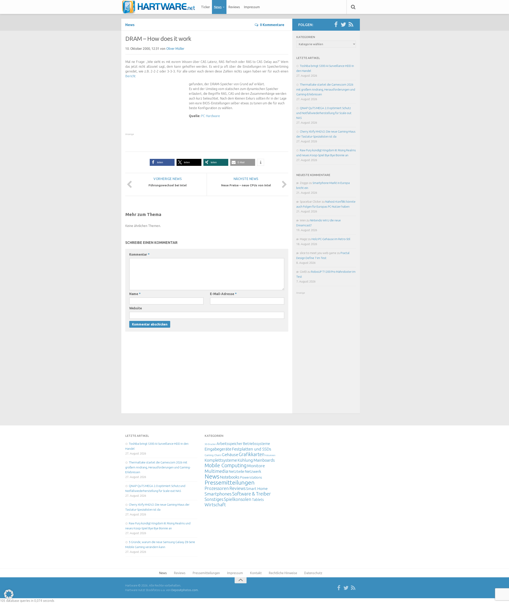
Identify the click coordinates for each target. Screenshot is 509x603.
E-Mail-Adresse (223, 294)
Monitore (256, 465)
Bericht (130, 76)
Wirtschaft (215, 504)
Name (135, 294)
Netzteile (236, 471)
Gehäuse (230, 454)
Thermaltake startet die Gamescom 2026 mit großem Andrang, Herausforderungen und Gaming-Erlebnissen (325, 89)
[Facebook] (336, 25)
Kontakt (256, 573)
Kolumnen (270, 455)
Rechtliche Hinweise (283, 573)
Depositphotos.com (184, 590)
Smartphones (218, 493)
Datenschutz (313, 573)
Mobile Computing (226, 465)
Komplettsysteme (221, 460)
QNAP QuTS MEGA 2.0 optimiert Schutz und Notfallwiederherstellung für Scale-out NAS (324, 112)
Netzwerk (253, 471)
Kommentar (139, 254)
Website (135, 308)
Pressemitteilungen (229, 482)
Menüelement (160, 7)
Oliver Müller (175, 48)
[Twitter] (343, 25)
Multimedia (216, 471)
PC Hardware (210, 116)
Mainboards (264, 460)
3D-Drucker (210, 444)
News (218, 7)
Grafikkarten (252, 454)
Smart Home (257, 488)
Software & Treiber (251, 493)
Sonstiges (214, 499)
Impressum (252, 7)
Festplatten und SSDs (251, 449)
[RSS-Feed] (351, 25)
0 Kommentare (272, 25)
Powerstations (251, 477)
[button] (162, 162)
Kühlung (245, 460)
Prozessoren (217, 488)
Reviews (234, 7)
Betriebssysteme (256, 444)
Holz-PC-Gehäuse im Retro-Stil (331, 239)
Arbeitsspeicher (229, 443)
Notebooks (229, 477)
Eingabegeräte (218, 449)
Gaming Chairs (213, 455)
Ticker (205, 7)
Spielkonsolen (237, 499)
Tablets (258, 499)
